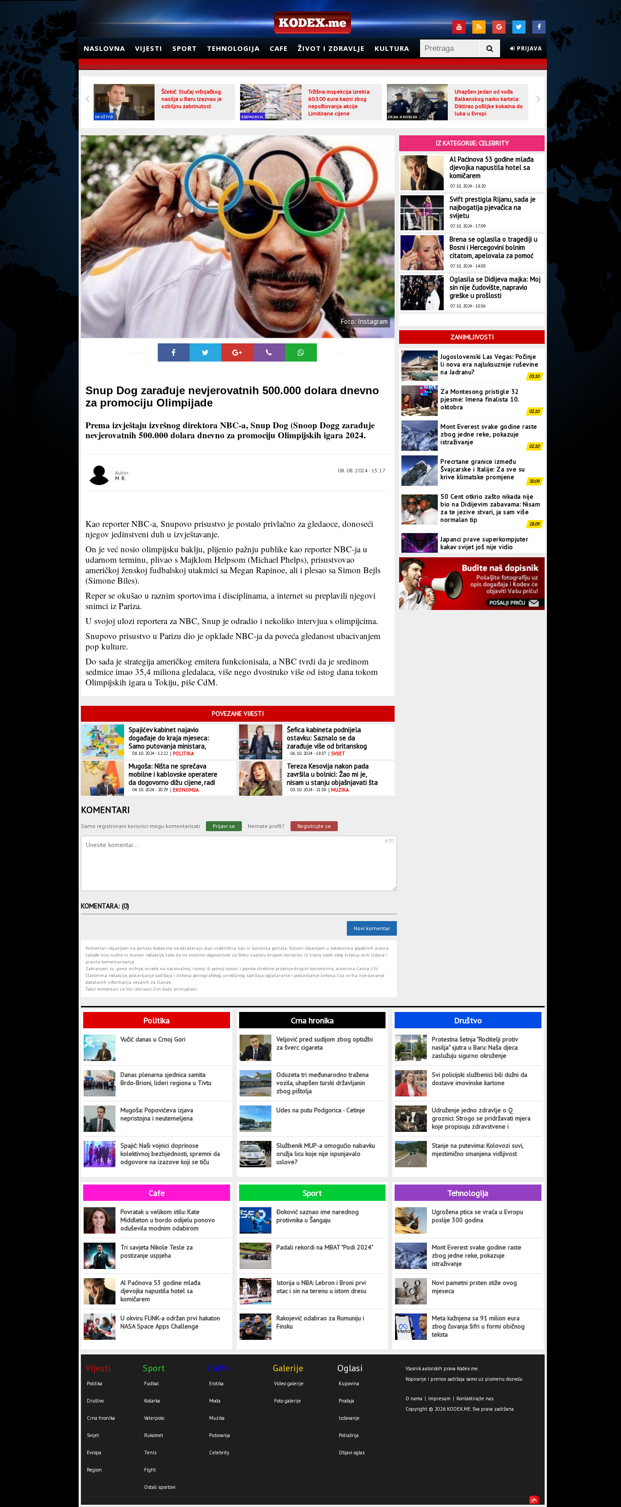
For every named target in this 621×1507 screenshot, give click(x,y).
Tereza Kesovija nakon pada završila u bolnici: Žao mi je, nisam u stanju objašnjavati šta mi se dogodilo (332, 778)
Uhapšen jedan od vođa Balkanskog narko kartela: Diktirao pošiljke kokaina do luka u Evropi (489, 102)
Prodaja (346, 1401)
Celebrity (219, 1452)
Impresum (439, 1398)
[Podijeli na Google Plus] (237, 352)
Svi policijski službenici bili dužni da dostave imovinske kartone (479, 1079)
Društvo (104, 116)
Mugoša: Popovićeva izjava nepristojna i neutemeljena (156, 1114)
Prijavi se (224, 826)
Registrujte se (314, 826)
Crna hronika (403, 116)
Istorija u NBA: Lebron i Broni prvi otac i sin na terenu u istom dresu (321, 1287)
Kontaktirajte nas (474, 1398)
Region (94, 1470)
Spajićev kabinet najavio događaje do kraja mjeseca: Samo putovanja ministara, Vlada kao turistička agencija (171, 741)
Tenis (150, 1452)
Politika (156, 1020)
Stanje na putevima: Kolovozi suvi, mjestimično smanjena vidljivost (477, 1149)
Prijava (528, 48)
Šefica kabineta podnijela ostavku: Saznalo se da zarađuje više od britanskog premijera (327, 741)
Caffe (218, 1368)
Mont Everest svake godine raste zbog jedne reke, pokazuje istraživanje (489, 434)
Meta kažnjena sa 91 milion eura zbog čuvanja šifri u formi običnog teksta (478, 1326)
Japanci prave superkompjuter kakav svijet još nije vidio (484, 543)
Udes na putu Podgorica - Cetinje (320, 1110)
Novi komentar (372, 928)
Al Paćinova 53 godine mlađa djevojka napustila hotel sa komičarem (492, 167)
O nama (414, 1398)
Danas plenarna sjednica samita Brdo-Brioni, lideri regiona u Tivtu (165, 1079)
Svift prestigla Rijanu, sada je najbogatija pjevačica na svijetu (493, 207)
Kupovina (349, 1383)
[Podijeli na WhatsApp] (301, 352)
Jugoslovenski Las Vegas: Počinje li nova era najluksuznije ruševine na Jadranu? (489, 364)
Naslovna (104, 48)
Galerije (288, 1368)
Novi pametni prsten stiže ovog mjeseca (474, 1287)
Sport (184, 48)
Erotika (216, 1383)
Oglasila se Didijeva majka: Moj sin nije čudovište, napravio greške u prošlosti (495, 287)
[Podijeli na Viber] (269, 352)
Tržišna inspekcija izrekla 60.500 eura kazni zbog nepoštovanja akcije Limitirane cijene (339, 102)
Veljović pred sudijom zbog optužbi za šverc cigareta (324, 1043)
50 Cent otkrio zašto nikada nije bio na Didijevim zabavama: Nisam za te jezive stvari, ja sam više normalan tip (490, 508)
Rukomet (153, 1435)
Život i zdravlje (331, 48)
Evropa (94, 1452)
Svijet (93, 1435)
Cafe (279, 48)
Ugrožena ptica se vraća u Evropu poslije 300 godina (477, 1216)
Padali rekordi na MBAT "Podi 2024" (324, 1247)
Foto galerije (287, 1401)
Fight (150, 1470)
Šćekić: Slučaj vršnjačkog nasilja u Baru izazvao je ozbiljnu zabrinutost (191, 98)
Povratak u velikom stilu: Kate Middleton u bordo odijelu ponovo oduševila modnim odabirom (167, 1220)
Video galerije (289, 1383)
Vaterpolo (154, 1418)
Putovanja (219, 1435)
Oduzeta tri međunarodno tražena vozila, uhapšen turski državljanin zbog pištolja (322, 1083)
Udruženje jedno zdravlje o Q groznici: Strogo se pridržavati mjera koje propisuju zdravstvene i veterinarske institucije (481, 1118)
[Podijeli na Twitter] (205, 352)
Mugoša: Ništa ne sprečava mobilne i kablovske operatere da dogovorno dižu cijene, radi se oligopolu (173, 778)
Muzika (217, 1418)
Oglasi (350, 1368)
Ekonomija (252, 116)
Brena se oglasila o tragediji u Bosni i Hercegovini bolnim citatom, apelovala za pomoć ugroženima (493, 251)
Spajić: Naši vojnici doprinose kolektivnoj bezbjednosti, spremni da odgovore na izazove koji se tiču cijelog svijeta (170, 1153)
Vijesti (148, 48)
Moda (214, 1401)
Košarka (152, 1401)
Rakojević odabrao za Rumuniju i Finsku (320, 1322)
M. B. (120, 478)
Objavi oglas (352, 1452)
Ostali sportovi (159, 1487)
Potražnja (349, 1435)
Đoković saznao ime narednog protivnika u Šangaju (317, 1216)
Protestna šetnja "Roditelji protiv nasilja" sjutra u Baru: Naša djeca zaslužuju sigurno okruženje (475, 1047)
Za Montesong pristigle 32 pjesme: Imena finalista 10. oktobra (480, 399)
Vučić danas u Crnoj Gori (152, 1039)
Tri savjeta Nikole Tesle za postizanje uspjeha (156, 1251)
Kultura (392, 48)
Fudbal (151, 1383)
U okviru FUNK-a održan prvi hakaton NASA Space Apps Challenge (170, 1322)
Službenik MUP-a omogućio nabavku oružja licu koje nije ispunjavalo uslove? (325, 1153)
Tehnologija (233, 48)
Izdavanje (349, 1418)
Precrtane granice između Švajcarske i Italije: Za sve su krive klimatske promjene (483, 469)
